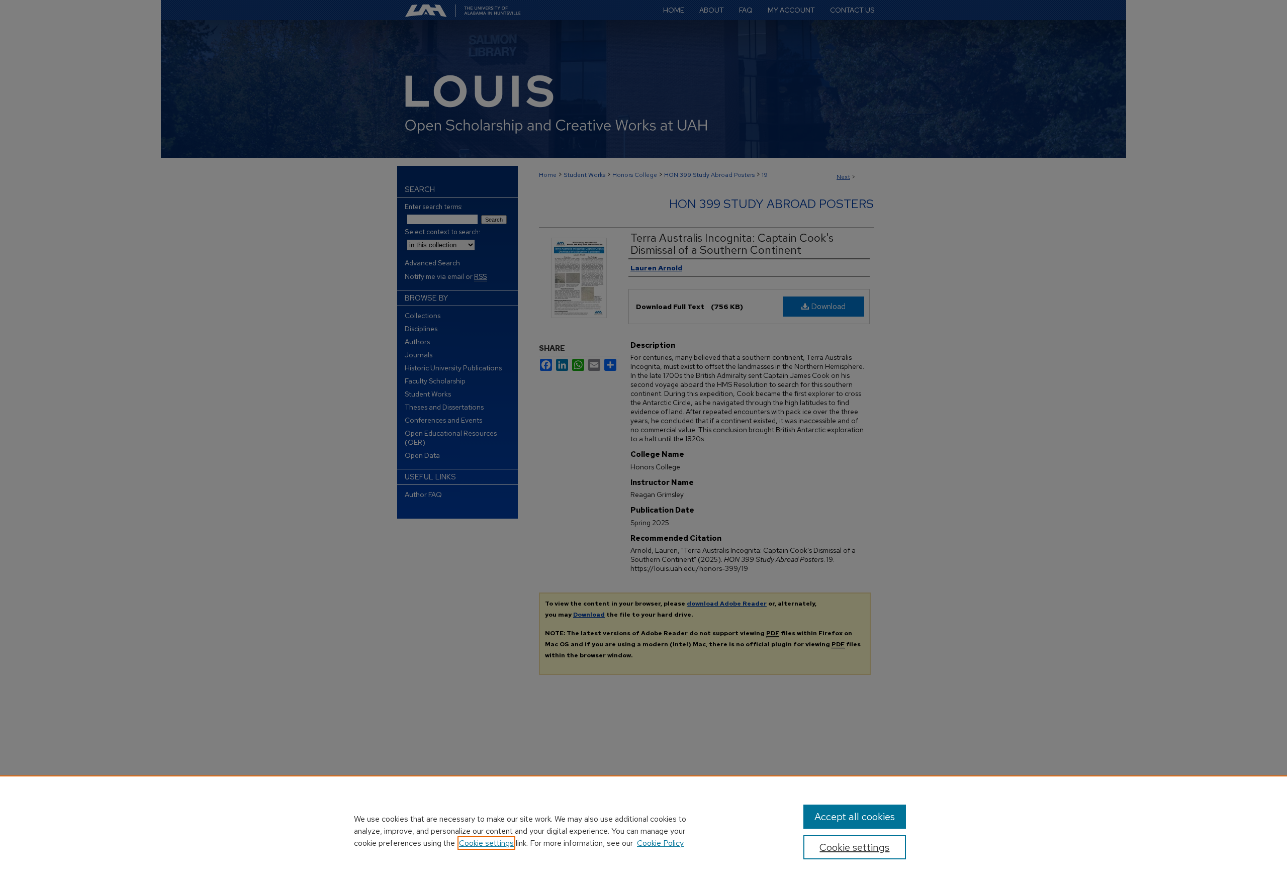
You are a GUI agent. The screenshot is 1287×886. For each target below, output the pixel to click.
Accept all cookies (854, 816)
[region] (643, 830)
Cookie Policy (660, 843)
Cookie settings (486, 843)
